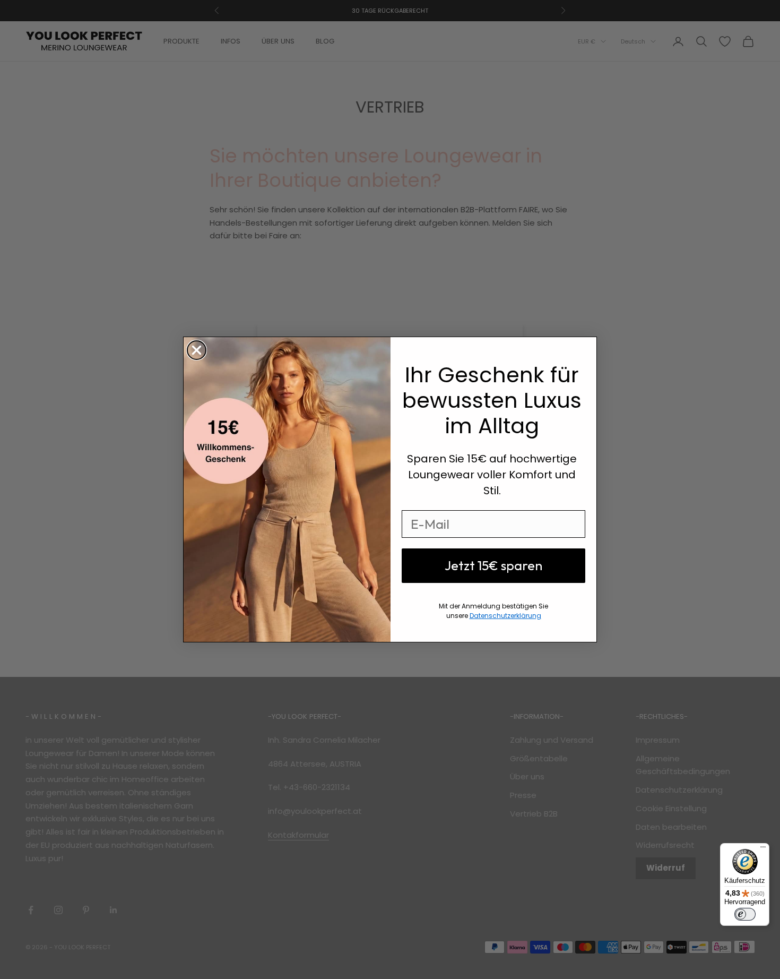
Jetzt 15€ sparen (493, 565)
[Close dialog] (196, 350)
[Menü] (763, 849)
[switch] (745, 914)
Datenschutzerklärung (505, 615)
